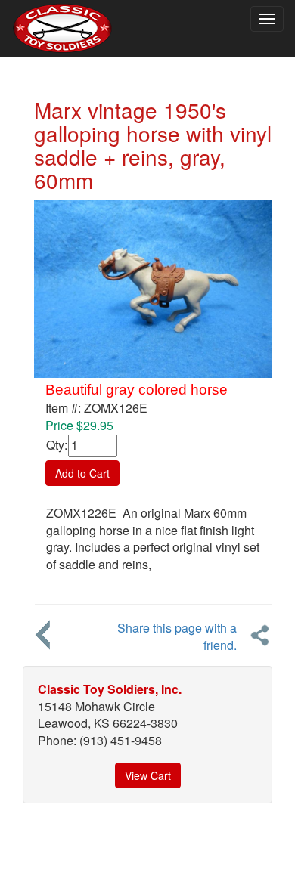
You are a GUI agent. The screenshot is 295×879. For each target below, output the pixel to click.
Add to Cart (82, 473)
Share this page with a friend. (177, 636)
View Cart (148, 775)
